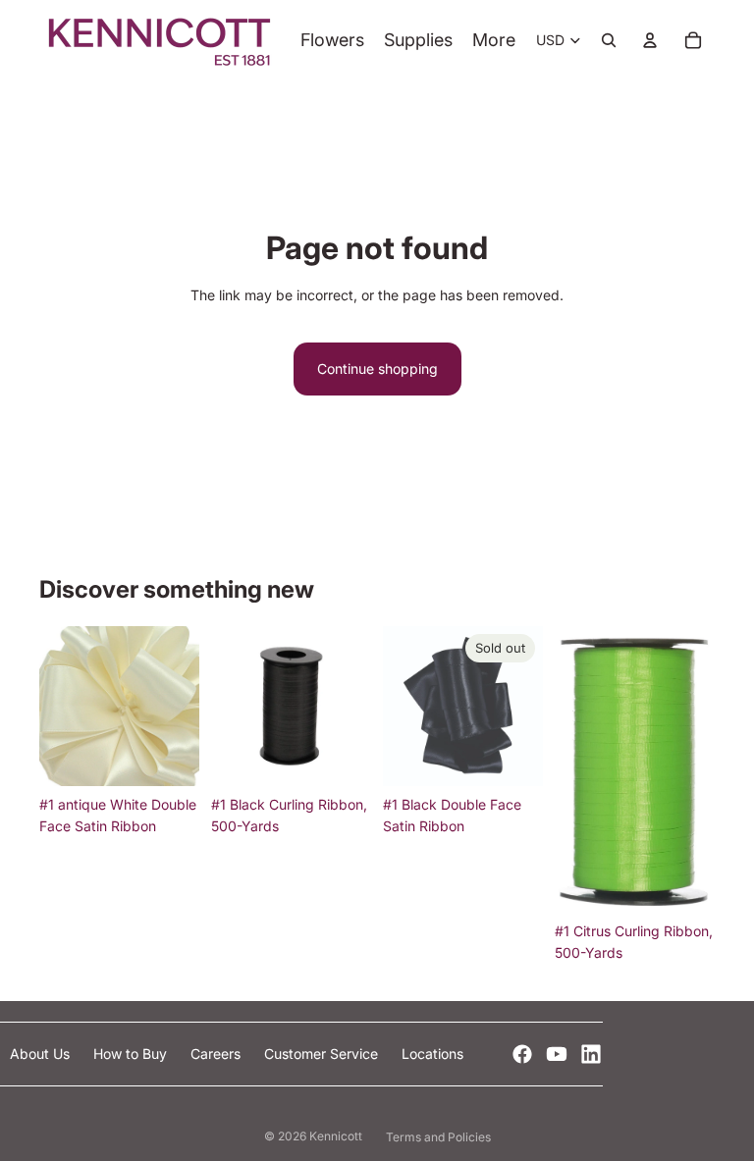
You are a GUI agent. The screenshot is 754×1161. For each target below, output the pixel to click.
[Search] (608, 40)
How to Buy (132, 1053)
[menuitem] (493, 41)
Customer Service (323, 1053)
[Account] (650, 40)
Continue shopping (377, 368)
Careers (217, 1053)
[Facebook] (522, 1054)
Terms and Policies (438, 1137)
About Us (42, 1053)
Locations (432, 1053)
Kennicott (335, 1136)
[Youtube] (556, 1054)
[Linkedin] (591, 1054)
